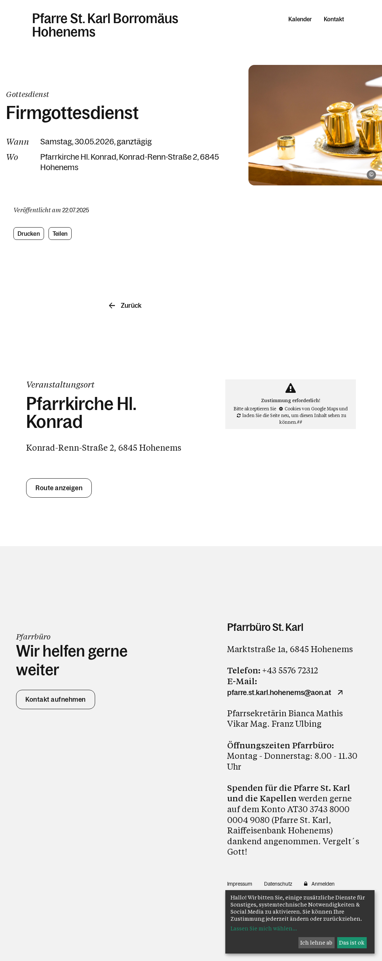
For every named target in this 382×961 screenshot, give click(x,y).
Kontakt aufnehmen (55, 699)
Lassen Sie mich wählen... (264, 928)
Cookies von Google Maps (311, 408)
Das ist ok (351, 942)
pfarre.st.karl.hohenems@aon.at (279, 692)
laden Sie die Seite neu (265, 415)
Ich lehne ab (316, 942)
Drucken (29, 233)
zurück (131, 305)
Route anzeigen (58, 488)
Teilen (60, 233)
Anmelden (323, 883)
